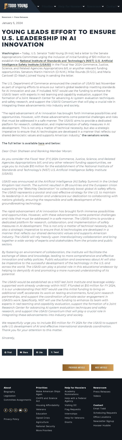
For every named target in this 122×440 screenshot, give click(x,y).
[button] (34, 6)
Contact (98, 405)
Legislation (10, 396)
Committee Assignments (17, 400)
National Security (45, 426)
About (7, 387)
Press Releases (21, 17)
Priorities (42, 387)
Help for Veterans (74, 418)
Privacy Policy (11, 419)
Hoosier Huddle (102, 425)
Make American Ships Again (48, 392)
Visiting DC (71, 405)
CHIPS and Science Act (46, 399)
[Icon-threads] (25, 410)
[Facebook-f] (6, 410)
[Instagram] (16, 410)
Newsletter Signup (103, 421)
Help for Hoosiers (75, 387)
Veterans (41, 409)
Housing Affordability (47, 405)
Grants (68, 422)
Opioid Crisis (43, 418)
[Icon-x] (11, 410)
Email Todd (99, 408)
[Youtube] (21, 410)
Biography (9, 391)
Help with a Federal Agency (75, 399)
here (41, 143)
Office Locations (102, 417)
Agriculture (42, 422)
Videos (97, 396)
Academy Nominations (72, 392)
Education (41, 413)
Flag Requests (73, 409)
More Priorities (44, 430)
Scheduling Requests (105, 413)
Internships (71, 413)
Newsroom (6, 17)
